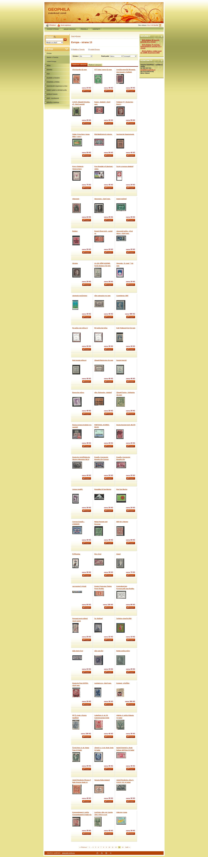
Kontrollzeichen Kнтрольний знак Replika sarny (125, 589)
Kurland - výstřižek (122, 683)
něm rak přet (98, 651)
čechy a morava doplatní (124, 166)
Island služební (121, 199)
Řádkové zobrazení (95, 65)
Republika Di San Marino (102, 489)
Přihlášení (52, 25)
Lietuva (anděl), (77, 489)
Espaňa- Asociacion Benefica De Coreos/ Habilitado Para (101, 459)
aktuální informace (70, 29)
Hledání (49, 37)
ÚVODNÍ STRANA (53, 29)
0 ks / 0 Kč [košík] (152, 25)
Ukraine (75, 263)
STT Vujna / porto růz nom (103, 70)
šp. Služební (98, 618)
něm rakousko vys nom (102, 296)
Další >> (127, 847)
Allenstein (75, 199)
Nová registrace (66, 25)
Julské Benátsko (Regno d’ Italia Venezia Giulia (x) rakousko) (81, 782)
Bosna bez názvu (78, 392)
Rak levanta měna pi (79, 360)
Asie (48, 74)
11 (112, 847)
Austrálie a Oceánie (53, 78)
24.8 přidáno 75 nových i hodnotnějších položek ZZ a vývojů (150, 46)
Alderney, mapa (121, 812)
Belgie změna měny (123, 651)
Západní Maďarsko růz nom (103, 360)
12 (116, 847)
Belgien (75, 231)
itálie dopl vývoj (77, 651)
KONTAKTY (96, 29)
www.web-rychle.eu (68, 853)
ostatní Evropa (51, 61)
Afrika (49, 65)
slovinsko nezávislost (79, 296)
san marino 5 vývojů (79, 586)
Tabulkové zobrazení (79, 64)
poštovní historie (52, 94)
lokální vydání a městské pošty (57, 90)
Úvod (73, 36)
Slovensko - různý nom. (102, 199)
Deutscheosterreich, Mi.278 (125, 425)
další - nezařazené (53, 98)
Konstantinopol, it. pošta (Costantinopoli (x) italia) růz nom (81, 815)
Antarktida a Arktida (53, 82)
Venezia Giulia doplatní (102, 780)
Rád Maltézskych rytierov (103, 134)
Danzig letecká (121, 360)
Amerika (49, 70)
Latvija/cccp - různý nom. (102, 683)
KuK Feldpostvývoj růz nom (125, 328)
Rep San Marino (121, 489)
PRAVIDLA (84, 29)
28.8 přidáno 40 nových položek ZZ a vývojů (149, 41)
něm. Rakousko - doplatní (103, 392)
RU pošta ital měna (100, 328)
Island (118, 554)
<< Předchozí (83, 847)
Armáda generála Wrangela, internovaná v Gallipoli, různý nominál (126, 72)
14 (122, 847)
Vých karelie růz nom (79, 70)
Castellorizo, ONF (122, 296)
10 (109, 847)
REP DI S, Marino (122, 522)
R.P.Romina (76, 554)
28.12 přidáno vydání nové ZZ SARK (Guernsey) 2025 (151, 52)
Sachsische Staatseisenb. (125, 134)
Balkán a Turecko (52, 57)
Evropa (49, 53)
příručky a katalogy (53, 102)
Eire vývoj (97, 554)
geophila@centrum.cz (147, 70)
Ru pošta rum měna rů (80, 328)
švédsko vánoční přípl (123, 618)
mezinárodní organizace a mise (57, 86)
